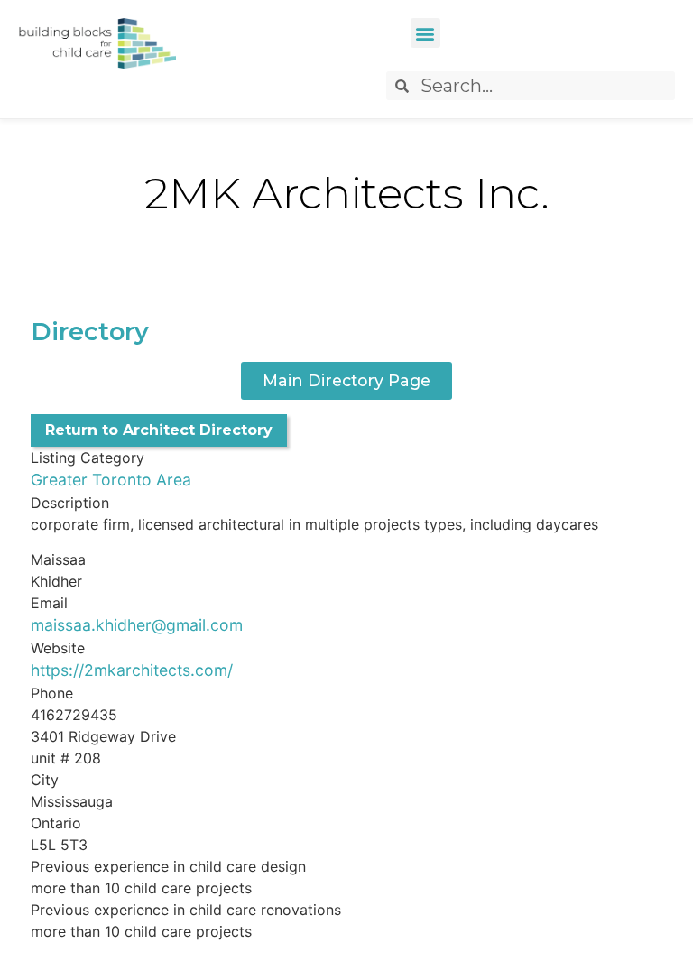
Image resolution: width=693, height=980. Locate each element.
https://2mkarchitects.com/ (132, 670)
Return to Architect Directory (159, 430)
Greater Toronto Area (111, 479)
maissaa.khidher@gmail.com (137, 624)
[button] (425, 33)
